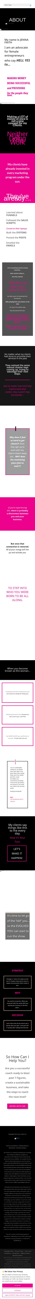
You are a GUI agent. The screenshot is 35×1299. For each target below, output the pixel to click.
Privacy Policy (19, 1251)
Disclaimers (15, 1253)
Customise (17, 1290)
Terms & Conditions (12, 1146)
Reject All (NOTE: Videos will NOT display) (17, 1295)
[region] (17, 1284)
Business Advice (21, 1148)
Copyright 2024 (8, 1251)
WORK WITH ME (17, 1106)
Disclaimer (12, 1148)
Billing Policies (23, 1146)
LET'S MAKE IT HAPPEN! (16, 853)
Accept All (17, 1285)
